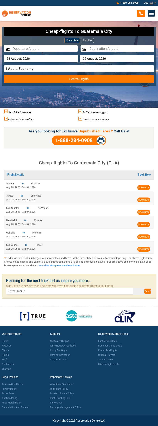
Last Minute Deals (108, 341)
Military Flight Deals (108, 364)
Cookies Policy (10, 398)
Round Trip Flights (107, 350)
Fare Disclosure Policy (62, 393)
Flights (5, 350)
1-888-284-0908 (129, 2)
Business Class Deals (110, 345)
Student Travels (106, 355)
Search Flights (79, 79)
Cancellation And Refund (15, 407)
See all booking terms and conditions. (60, 265)
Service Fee (56, 402)
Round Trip (72, 40)
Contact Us (8, 364)
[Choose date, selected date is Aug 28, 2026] (41, 58)
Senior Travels (105, 359)
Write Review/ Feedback (63, 345)
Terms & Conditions (12, 384)
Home (5, 341)
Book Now (143, 188)
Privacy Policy (9, 389)
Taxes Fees (8, 393)
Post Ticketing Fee (60, 398)
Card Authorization (60, 355)
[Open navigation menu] (151, 13)
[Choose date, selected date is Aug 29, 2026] (117, 58)
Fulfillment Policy (59, 389)
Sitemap (6, 368)
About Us (7, 345)
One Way (87, 40)
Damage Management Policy (65, 407)
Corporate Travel (59, 359)
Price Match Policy (12, 402)
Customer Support (59, 341)
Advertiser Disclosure (61, 384)
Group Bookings (58, 350)
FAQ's (5, 359)
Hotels (5, 355)
